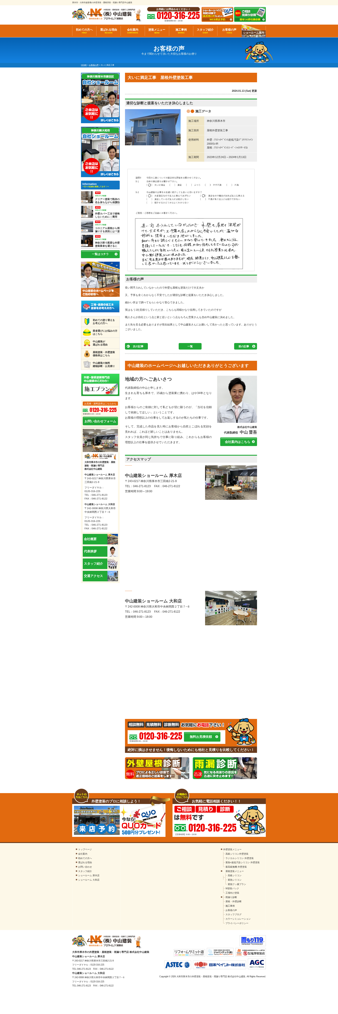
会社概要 (90, 539)
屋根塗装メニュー (235, 871)
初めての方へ (84, 31)
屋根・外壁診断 (234, 901)
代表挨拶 (90, 551)
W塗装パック (232, 888)
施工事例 (181, 31)
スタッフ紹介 (205, 31)
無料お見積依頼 (201, 736)
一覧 (190, 346)
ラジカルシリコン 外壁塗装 (240, 858)
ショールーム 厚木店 (88, 875)
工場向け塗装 (232, 893)
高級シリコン (235, 875)
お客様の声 (229, 31)
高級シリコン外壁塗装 (237, 853)
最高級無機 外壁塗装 (236, 867)
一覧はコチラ (100, 254)
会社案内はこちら (237, 442)
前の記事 (244, 346)
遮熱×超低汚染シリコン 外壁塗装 (243, 862)
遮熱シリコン (235, 880)
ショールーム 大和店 (88, 880)
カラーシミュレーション (238, 919)
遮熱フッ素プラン (237, 884)
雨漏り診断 (231, 897)
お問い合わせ (85, 867)
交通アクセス (93, 576)
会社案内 (132, 31)
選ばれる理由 (108, 31)
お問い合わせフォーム (100, 421)
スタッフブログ (234, 914)
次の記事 (138, 346)
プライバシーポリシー (237, 923)
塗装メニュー (156, 31)
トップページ (85, 849)
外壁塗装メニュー (232, 849)
